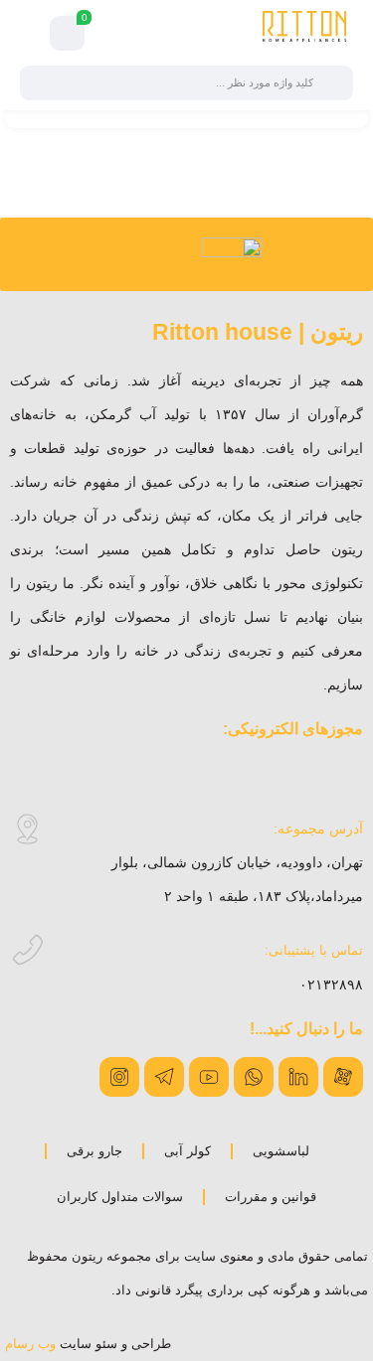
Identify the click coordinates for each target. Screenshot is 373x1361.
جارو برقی (94, 1150)
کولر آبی (187, 1150)
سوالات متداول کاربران (120, 1196)
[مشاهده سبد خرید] (68, 34)
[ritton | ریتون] (304, 33)
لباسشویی (281, 1150)
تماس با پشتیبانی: (314, 950)
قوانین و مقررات (270, 1196)
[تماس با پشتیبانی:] (27, 950)
